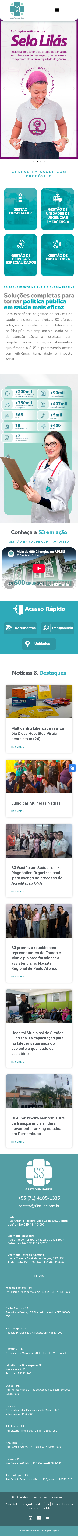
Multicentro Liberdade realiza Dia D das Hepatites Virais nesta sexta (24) (37, 733)
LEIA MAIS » (17, 747)
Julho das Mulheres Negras (36, 803)
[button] (57, 10)
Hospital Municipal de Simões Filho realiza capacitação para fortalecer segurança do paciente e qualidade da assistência (37, 1043)
